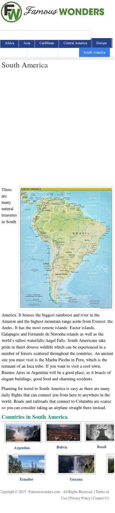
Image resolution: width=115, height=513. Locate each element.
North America (42, 52)
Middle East (13, 52)
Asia (26, 42)
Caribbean (47, 42)
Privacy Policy (79, 497)
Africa (9, 42)
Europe (101, 42)
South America (94, 52)
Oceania (68, 52)
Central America (75, 42)
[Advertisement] (57, 126)
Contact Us (101, 497)
